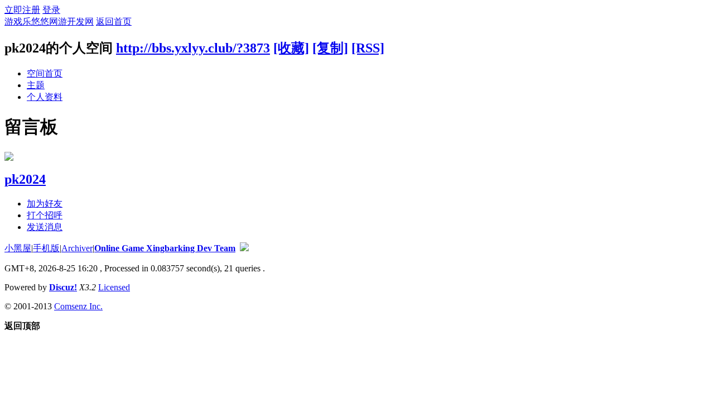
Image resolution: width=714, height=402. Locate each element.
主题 (36, 85)
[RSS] (367, 48)
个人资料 (44, 97)
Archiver (77, 248)
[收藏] (291, 48)
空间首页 (44, 73)
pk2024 (25, 179)
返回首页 (114, 21)
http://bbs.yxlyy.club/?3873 (193, 48)
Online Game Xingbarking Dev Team (164, 248)
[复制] (330, 48)
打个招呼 (44, 215)
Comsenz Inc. (78, 306)
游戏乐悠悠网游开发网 (49, 21)
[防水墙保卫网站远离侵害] (244, 248)
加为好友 (44, 203)
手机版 (46, 248)
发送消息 (44, 227)
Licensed (114, 287)
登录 (51, 10)
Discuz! (63, 287)
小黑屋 (17, 248)
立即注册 (22, 10)
